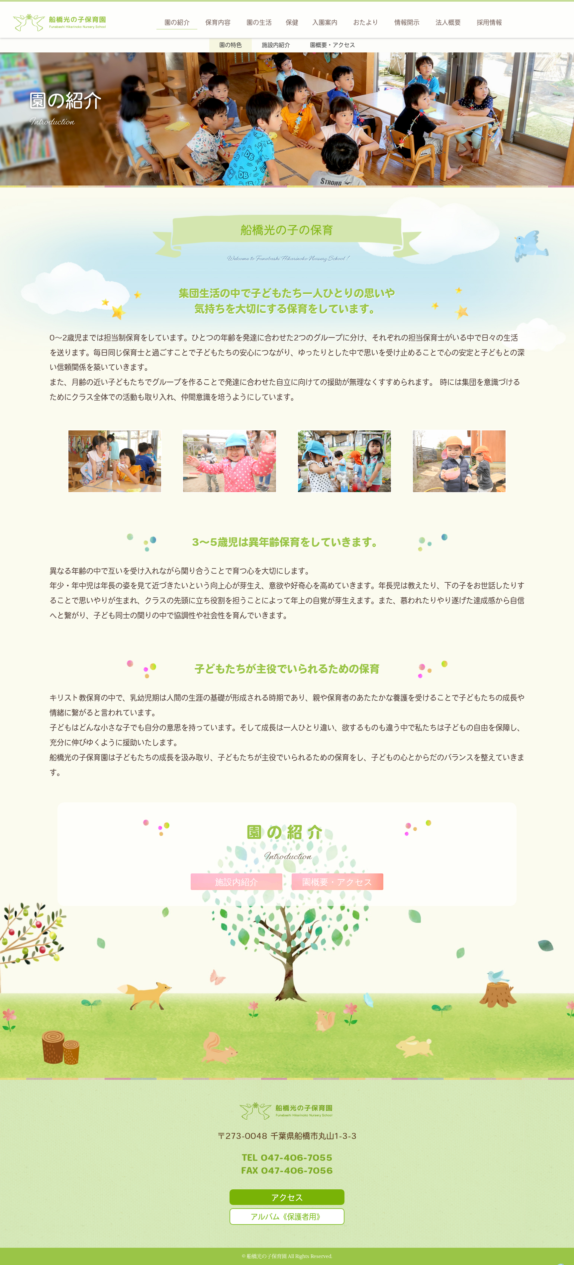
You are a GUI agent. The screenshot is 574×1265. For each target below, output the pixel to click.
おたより (365, 22)
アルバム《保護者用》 (287, 1217)
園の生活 (259, 22)
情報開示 (407, 22)
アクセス (287, 1198)
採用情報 (489, 22)
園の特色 (230, 45)
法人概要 (448, 22)
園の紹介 (177, 22)
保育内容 (218, 22)
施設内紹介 (276, 45)
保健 (292, 22)
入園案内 (324, 22)
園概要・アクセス (332, 45)
